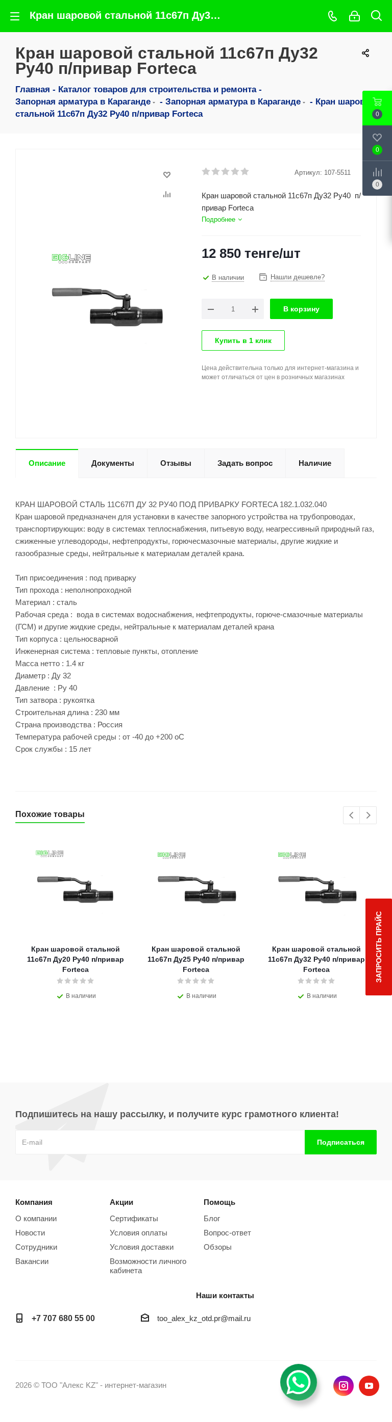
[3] (226, 172)
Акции (121, 1202)
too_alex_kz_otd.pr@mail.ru (204, 1318)
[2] (216, 172)
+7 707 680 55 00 (63, 1318)
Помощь (219, 1202)
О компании (36, 1218)
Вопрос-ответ (227, 1232)
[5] (245, 172)
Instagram (343, 1386)
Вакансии (31, 1261)
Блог (212, 1218)
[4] (235, 172)
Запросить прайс (379, 947)
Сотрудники (36, 1247)
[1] (206, 172)
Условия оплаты (138, 1232)
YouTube (369, 1386)
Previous (352, 816)
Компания (34, 1202)
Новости (30, 1232)
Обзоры (218, 1247)
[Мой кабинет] (354, 16)
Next (368, 816)
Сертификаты (134, 1218)
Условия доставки (142, 1247)
